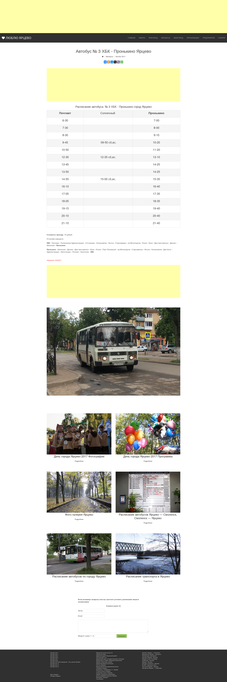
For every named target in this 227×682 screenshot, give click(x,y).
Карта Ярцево (54, 674)
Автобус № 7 (54, 659)
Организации (193, 38)
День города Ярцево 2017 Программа (147, 456)
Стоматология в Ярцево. (103, 671)
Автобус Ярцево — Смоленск (151, 653)
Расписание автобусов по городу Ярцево (79, 576)
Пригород (153, 38)
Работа (142, 38)
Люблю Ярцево (18, 38)
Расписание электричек (149, 656)
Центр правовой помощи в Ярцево (106, 676)
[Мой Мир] (111, 62)
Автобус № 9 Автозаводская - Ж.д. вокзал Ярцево (65, 662)
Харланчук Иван (101, 654)
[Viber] (118, 62)
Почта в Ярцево (101, 665)
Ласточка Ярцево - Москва (150, 666)
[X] (115, 62)
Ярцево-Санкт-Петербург (149, 659)
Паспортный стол (101, 657)
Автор (80, 610)
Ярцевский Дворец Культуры (104, 663)
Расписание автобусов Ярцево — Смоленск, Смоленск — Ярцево (148, 516)
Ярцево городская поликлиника (105, 674)
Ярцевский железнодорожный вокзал (107, 666)
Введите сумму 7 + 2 (86, 636)
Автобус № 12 (54, 665)
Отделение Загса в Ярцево (104, 673)
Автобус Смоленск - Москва (150, 663)
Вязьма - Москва (147, 662)
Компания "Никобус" (102, 677)
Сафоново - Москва (148, 660)
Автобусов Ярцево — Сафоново (152, 668)
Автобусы (165, 38)
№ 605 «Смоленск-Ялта (149, 665)
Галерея (221, 38)
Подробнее (79, 461)
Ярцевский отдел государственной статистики (110, 659)
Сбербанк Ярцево (101, 668)
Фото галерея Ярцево (79, 514)
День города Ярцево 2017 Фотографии (79, 456)
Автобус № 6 (54, 657)
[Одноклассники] (108, 62)
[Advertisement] (113, 16)
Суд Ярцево (99, 679)
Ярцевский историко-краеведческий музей (109, 660)
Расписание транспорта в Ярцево (148, 576)
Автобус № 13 (54, 666)
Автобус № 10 (54, 663)
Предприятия (209, 38)
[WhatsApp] (121, 62)
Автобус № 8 (54, 660)
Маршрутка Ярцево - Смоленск (151, 654)
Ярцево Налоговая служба (104, 662)
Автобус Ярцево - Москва (150, 657)
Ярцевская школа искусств (104, 653)
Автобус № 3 (54, 653)
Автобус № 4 (54, 654)
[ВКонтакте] (105, 62)
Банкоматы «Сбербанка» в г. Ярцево (107, 670)
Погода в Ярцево (55, 676)
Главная (131, 38)
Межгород (178, 38)
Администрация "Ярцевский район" (106, 656)
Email (80, 616)
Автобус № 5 (54, 656)
